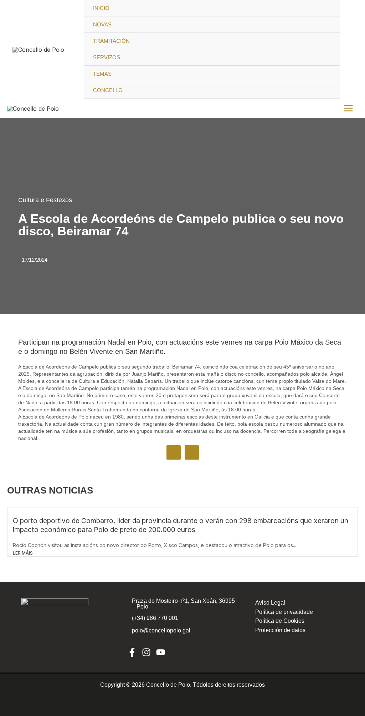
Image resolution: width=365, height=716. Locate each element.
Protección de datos (280, 630)
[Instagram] (146, 652)
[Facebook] (132, 652)
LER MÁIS (23, 553)
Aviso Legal (270, 603)
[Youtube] (160, 652)
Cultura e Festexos (45, 200)
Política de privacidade (284, 612)
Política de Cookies (279, 621)
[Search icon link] (350, 49)
